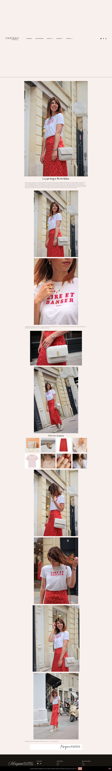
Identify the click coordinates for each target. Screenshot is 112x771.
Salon (83, 763)
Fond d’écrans (39, 38)
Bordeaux (29, 38)
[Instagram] (105, 38)
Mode (58, 763)
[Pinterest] (101, 38)
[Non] (109, 768)
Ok (80, 768)
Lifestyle (49, 38)
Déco (58, 765)
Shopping (59, 38)
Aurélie (49, 741)
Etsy (58, 326)
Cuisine (83, 765)
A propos (68, 38)
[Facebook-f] (103, 38)
